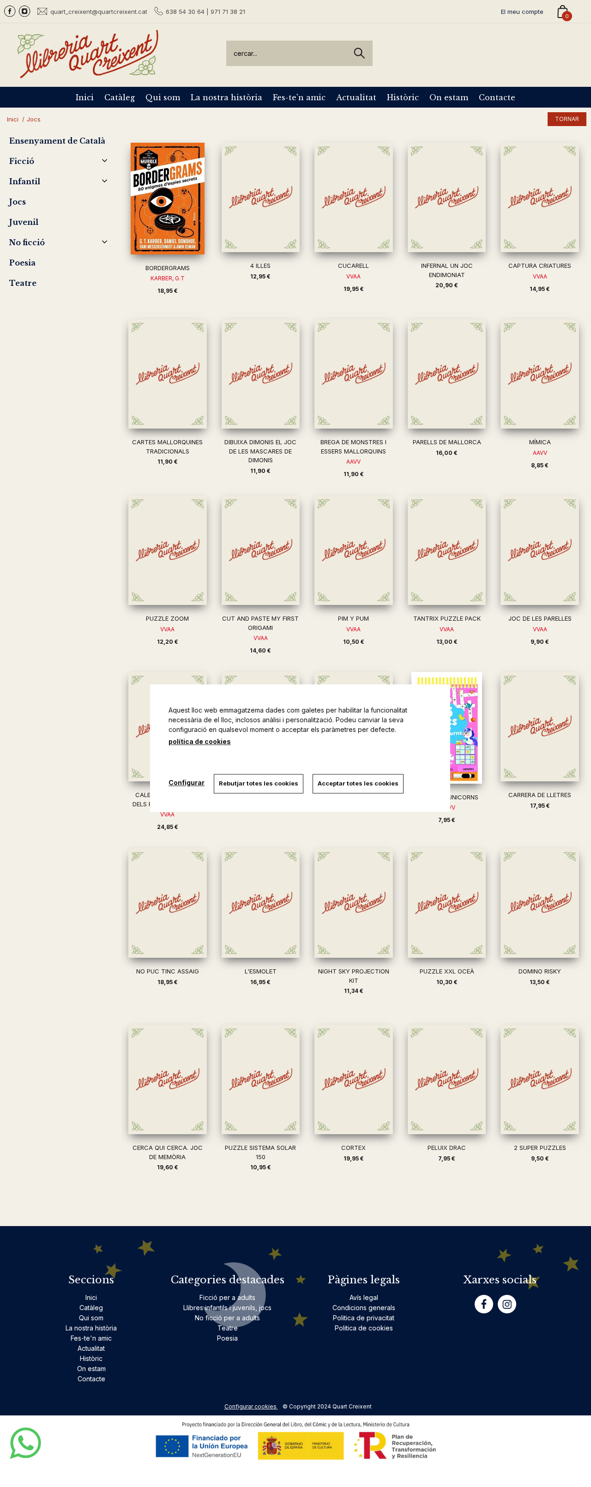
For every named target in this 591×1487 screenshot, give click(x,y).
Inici (85, 97)
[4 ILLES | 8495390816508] (261, 197)
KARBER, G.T (168, 278)
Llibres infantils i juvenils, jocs (227, 1308)
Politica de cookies (364, 1328)
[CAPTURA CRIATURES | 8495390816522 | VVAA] (540, 197)
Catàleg (119, 97)
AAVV (353, 461)
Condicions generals (363, 1308)
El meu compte (522, 11)
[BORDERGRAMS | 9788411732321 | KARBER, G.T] (167, 198)
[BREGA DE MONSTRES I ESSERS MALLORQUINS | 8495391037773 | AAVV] (353, 374)
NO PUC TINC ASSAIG (167, 971)
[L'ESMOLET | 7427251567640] (261, 903)
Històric (403, 97)
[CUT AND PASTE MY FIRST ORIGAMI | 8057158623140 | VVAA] (261, 550)
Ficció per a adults (227, 1297)
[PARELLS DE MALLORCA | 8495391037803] (447, 374)
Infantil (24, 181)
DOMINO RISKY (540, 971)
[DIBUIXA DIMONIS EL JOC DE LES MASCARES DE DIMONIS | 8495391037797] (261, 374)
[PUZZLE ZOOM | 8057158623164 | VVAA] (167, 550)
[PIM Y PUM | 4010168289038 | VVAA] (353, 550)
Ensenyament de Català (57, 140)
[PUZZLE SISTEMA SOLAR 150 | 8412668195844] (261, 1079)
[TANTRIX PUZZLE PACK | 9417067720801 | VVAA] (447, 550)
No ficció (27, 242)
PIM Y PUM (353, 618)
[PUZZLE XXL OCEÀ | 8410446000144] (447, 903)
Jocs (17, 201)
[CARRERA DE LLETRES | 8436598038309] (540, 726)
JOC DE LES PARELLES (540, 618)
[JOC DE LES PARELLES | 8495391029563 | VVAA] (540, 550)
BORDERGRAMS (167, 268)
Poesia (22, 262)
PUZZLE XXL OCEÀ (447, 971)
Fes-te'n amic (299, 97)
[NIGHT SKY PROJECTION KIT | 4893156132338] (353, 903)
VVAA (353, 276)
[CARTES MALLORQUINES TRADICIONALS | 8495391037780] (167, 374)
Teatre (22, 283)
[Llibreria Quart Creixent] (87, 73)
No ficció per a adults (227, 1318)
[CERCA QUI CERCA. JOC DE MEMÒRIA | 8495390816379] (167, 1079)
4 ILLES (260, 265)
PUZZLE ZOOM (167, 618)
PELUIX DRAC (447, 1147)
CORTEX (353, 1147)
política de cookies (200, 741)
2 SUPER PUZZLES (540, 1147)
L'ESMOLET (261, 971)
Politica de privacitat (363, 1318)
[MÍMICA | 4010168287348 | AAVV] (540, 374)
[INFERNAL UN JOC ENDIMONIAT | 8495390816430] (447, 197)
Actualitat (356, 97)
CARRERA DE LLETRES (539, 794)
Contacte (497, 97)
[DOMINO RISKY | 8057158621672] (540, 903)
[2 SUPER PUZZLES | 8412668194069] (540, 1079)
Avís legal (364, 1297)
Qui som (162, 97)
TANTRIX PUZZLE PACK (447, 618)
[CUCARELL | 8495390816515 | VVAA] (353, 197)
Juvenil (23, 222)
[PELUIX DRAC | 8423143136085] (447, 1079)
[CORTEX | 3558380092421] (353, 1079)
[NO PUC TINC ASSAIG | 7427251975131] (167, 903)
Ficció (21, 161)
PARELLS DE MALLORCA (447, 442)
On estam (448, 97)
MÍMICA (540, 442)
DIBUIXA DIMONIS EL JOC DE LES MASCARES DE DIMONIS (260, 451)
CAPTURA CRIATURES (539, 265)
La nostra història (226, 97)
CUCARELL (353, 265)
